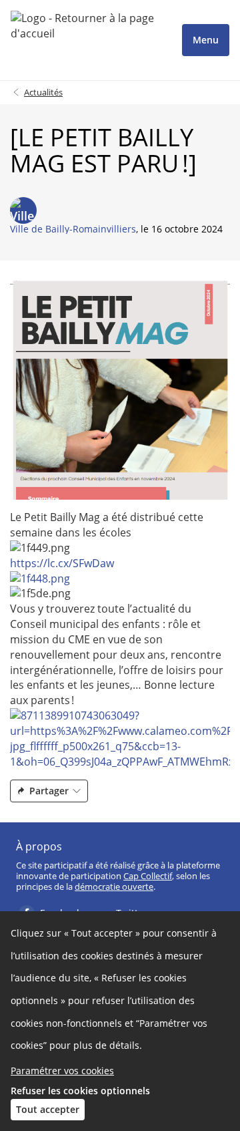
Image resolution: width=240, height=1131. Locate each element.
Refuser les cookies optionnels (80, 1090)
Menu (206, 39)
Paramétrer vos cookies (62, 1070)
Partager (49, 790)
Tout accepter (47, 1109)
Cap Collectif (147, 876)
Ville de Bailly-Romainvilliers (73, 228)
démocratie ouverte (114, 886)
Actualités (43, 92)
